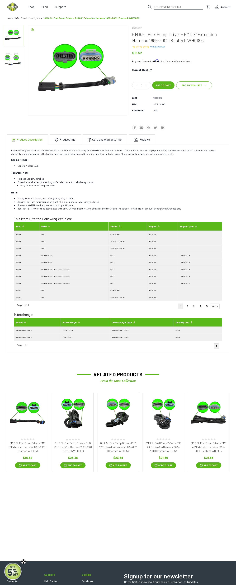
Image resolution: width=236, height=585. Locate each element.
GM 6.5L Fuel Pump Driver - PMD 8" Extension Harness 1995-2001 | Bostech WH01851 (27, 447)
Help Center (51, 581)
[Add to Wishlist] (31, 426)
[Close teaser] (23, 561)
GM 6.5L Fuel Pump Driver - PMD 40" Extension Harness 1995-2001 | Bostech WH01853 (209, 447)
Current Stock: (142, 69)
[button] (13, 572)
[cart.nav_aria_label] (208, 7)
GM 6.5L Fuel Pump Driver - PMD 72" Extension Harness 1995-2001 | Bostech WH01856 (73, 447)
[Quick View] (23, 426)
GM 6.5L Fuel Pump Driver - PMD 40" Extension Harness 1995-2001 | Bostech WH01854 (163, 447)
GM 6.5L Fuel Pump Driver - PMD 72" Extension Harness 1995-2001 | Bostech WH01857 (118, 447)
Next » (214, 306)
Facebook (87, 581)
